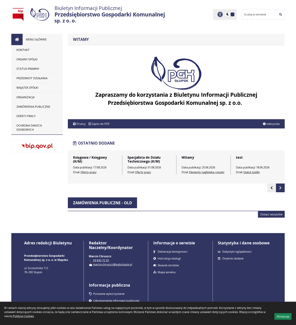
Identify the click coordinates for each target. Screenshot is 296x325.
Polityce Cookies (23, 316)
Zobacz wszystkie (272, 215)
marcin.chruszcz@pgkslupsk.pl (112, 264)
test (239, 157)
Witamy (188, 157)
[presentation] (271, 188)
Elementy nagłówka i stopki (206, 172)
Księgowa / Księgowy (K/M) (90, 159)
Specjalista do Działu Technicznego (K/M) (144, 159)
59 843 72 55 (101, 260)
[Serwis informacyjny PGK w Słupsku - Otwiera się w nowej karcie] (39, 14)
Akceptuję (284, 317)
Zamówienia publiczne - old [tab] (102, 202)
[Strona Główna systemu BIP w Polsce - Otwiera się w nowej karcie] (18, 14)
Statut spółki (251, 172)
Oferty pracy (88, 172)
